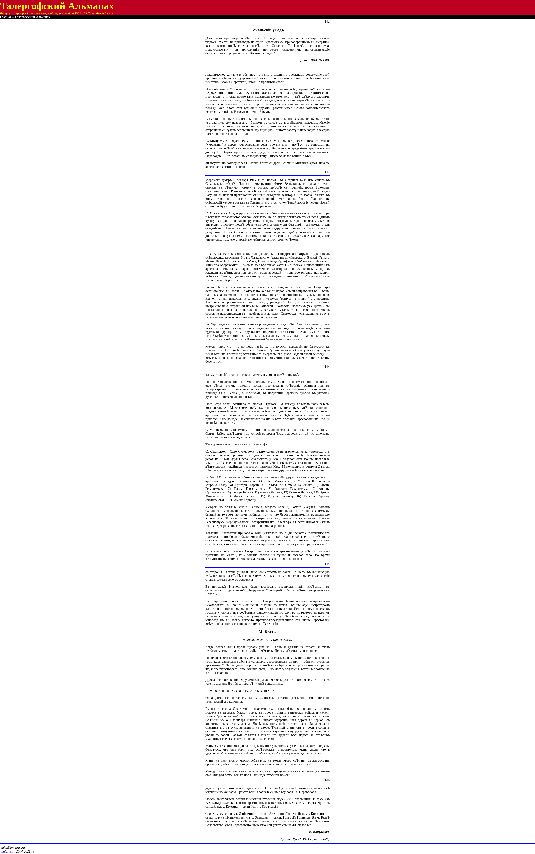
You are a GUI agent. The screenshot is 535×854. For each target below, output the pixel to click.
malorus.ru (8, 851)
